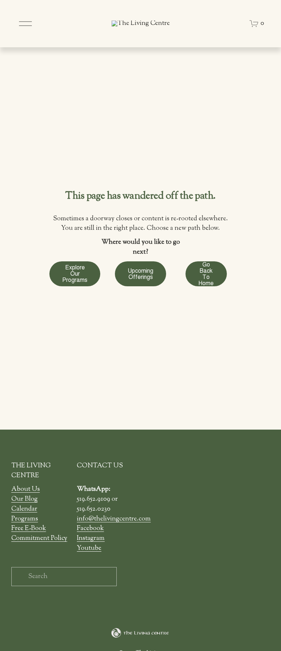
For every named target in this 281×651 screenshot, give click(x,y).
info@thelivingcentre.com (114, 519)
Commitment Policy (39, 538)
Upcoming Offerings (140, 274)
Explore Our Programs (74, 273)
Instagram (91, 538)
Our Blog (24, 499)
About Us (25, 489)
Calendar (24, 509)
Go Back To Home (206, 273)
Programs (24, 519)
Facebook (90, 528)
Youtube (89, 548)
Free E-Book (28, 528)
